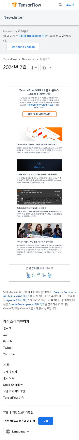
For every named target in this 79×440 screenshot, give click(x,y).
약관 (6, 412)
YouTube (9, 354)
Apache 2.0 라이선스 (18, 300)
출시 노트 (8, 378)
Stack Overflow (13, 384)
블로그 (7, 328)
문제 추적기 (10, 371)
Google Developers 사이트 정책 (27, 304)
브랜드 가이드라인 (14, 391)
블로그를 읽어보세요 (39, 114)
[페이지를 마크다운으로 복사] (44, 67)
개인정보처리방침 (22, 412)
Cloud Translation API (32, 35)
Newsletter (13, 17)
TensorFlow (10, 59)
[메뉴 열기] (6, 5)
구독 (45, 421)
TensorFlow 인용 (13, 397)
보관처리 (45, 59)
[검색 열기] (60, 4)
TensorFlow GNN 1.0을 (40, 104)
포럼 (6, 334)
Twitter (8, 347)
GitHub (7, 341)
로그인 (70, 4)
